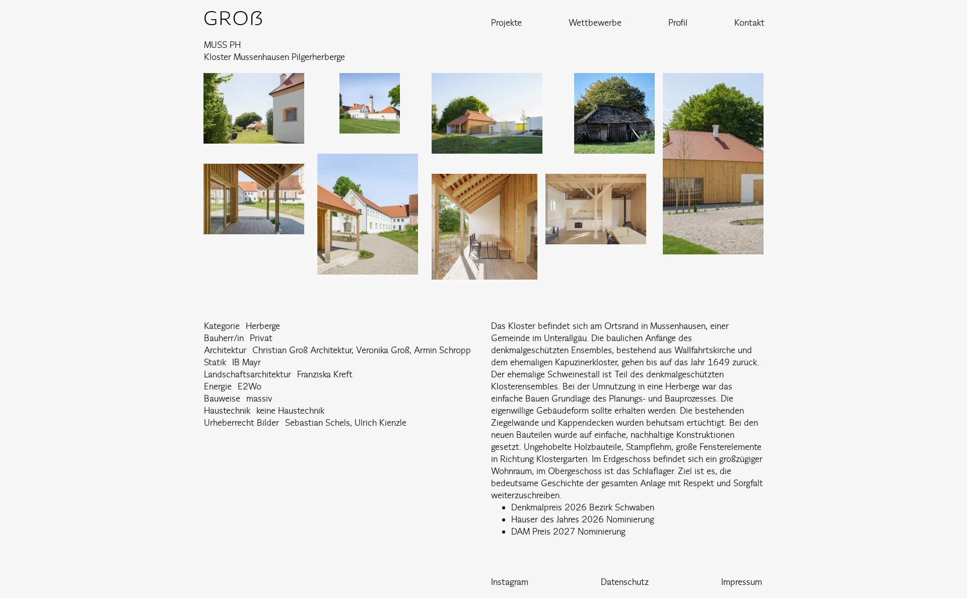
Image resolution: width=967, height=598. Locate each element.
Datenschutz (625, 581)
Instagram (509, 581)
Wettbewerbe (595, 22)
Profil (677, 22)
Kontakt (749, 22)
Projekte (506, 22)
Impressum (741, 581)
